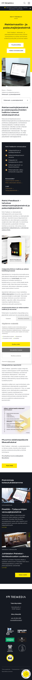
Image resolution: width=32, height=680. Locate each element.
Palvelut (9, 90)
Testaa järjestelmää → (12, 190)
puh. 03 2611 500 (16, 618)
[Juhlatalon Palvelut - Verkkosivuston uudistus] (16, 539)
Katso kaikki (23, 575)
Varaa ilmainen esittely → (13, 180)
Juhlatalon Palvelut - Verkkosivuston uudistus (15, 555)
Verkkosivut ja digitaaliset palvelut (10, 92)
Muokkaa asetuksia (16, 355)
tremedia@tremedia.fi (16, 620)
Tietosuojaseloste (6, 669)
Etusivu (4, 90)
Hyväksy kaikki (16, 344)
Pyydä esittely (16, 45)
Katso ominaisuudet (16, 51)
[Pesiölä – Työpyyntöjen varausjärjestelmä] (16, 495)
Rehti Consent (11, 361)
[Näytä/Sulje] (27, 100)
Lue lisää (4, 527)
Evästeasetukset (16, 669)
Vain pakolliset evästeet (16, 350)
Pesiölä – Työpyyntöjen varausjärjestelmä (14, 511)
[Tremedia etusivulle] (7, 3)
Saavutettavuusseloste (7, 671)
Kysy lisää (9, 465)
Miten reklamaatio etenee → (13, 183)
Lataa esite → (9, 188)
